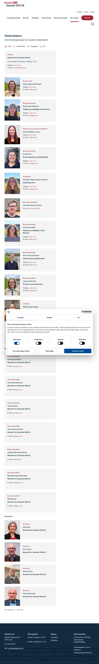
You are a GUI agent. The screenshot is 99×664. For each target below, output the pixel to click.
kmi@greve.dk (32, 239)
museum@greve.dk (34, 208)
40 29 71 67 (32, 161)
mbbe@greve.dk (18, 482)
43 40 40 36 (17, 65)
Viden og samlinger (60, 18)
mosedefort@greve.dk (19, 68)
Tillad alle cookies (78, 351)
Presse (86, 12)
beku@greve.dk (17, 366)
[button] (32, 46)
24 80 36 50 (32, 288)
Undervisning (46, 18)
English (92, 12)
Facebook (54, 637)
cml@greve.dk (32, 137)
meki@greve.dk (17, 506)
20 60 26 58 (32, 262)
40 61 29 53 (32, 135)
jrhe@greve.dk (17, 459)
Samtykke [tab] (20, 317)
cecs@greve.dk (33, 163)
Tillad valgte (49, 351)
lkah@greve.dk (32, 290)
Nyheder (79, 12)
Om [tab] (78, 317)
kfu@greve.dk (32, 265)
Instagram (54, 640)
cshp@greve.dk (33, 189)
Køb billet (87, 18)
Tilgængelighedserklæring (83, 652)
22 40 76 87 (32, 237)
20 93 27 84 (32, 87)
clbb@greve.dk (17, 389)
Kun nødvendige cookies (21, 351)
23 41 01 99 (32, 186)
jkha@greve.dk (17, 436)
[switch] (38, 343)
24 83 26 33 (32, 113)
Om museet (74, 18)
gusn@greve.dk (17, 413)
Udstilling (35, 18)
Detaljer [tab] (49, 317)
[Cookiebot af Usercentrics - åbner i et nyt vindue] (83, 312)
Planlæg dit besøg (13, 18)
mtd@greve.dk (32, 89)
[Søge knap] (92, 24)
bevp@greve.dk (33, 115)
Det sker (26, 18)
